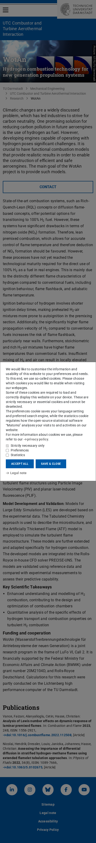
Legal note (18, 473)
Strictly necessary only (28, 445)
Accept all (19, 463)
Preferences (20, 450)
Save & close (51, 463)
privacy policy (37, 439)
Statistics (18, 455)
